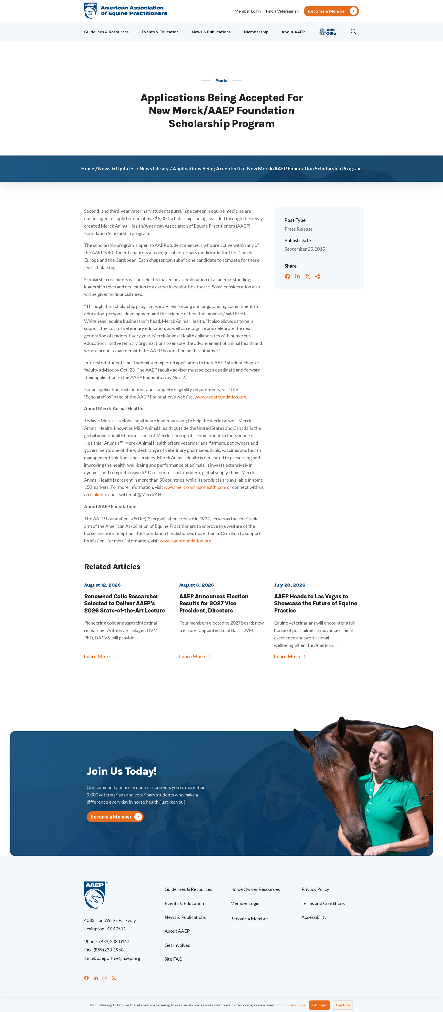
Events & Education (160, 31)
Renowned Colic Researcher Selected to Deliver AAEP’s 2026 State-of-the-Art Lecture (124, 603)
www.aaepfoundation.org (220, 397)
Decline (343, 1005)
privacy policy (295, 1005)
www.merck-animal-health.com (195, 487)
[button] (354, 31)
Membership (256, 31)
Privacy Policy (315, 889)
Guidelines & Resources (106, 31)
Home (87, 168)
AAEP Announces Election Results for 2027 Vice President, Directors (213, 603)
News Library (154, 168)
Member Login (248, 10)
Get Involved (177, 945)
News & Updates (117, 168)
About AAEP (293, 31)
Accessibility (314, 917)
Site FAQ (173, 959)
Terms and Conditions (323, 903)
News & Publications (211, 31)
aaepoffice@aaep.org (118, 958)
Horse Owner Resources (255, 889)
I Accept (319, 1005)
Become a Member (327, 11)
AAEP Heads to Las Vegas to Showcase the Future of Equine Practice (315, 603)
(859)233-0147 (114, 941)
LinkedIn (98, 494)
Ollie (327, 31)
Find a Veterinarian (282, 10)
